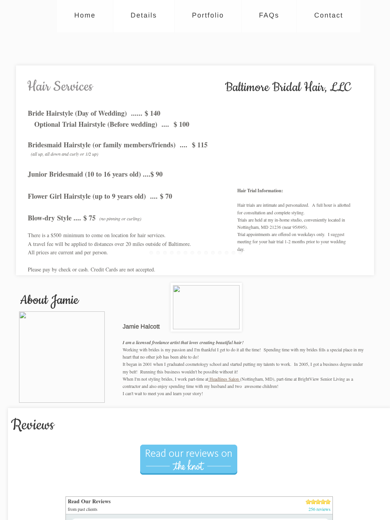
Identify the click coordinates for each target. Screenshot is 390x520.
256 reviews (319, 509)
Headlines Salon (224, 379)
